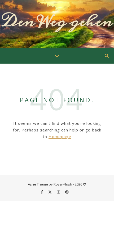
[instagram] (59, 191)
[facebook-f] (42, 191)
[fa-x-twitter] (50, 191)
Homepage (60, 136)
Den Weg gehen (57, 21)
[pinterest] (67, 191)
